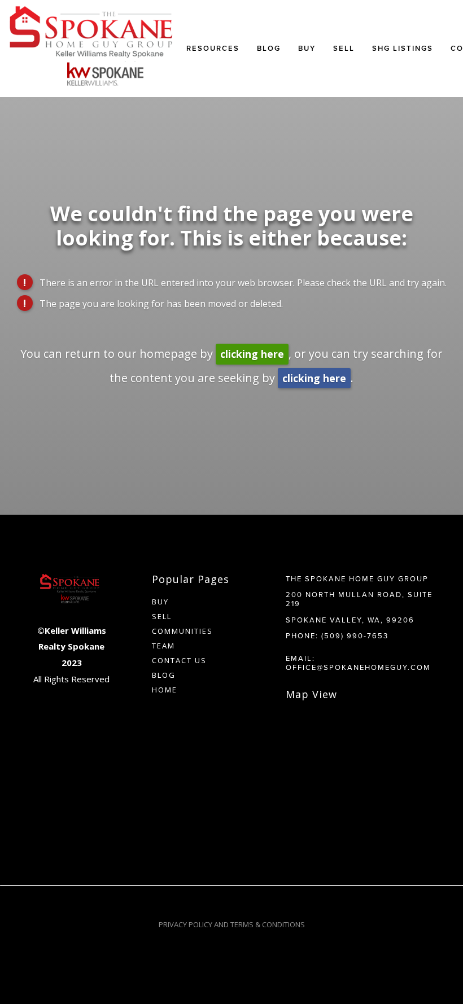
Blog (269, 48)
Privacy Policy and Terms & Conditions (232, 924)
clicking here (252, 354)
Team (163, 646)
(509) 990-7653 (354, 635)
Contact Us (179, 660)
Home (164, 690)
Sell (162, 616)
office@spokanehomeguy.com (358, 667)
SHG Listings (402, 48)
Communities (182, 631)
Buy (307, 48)
